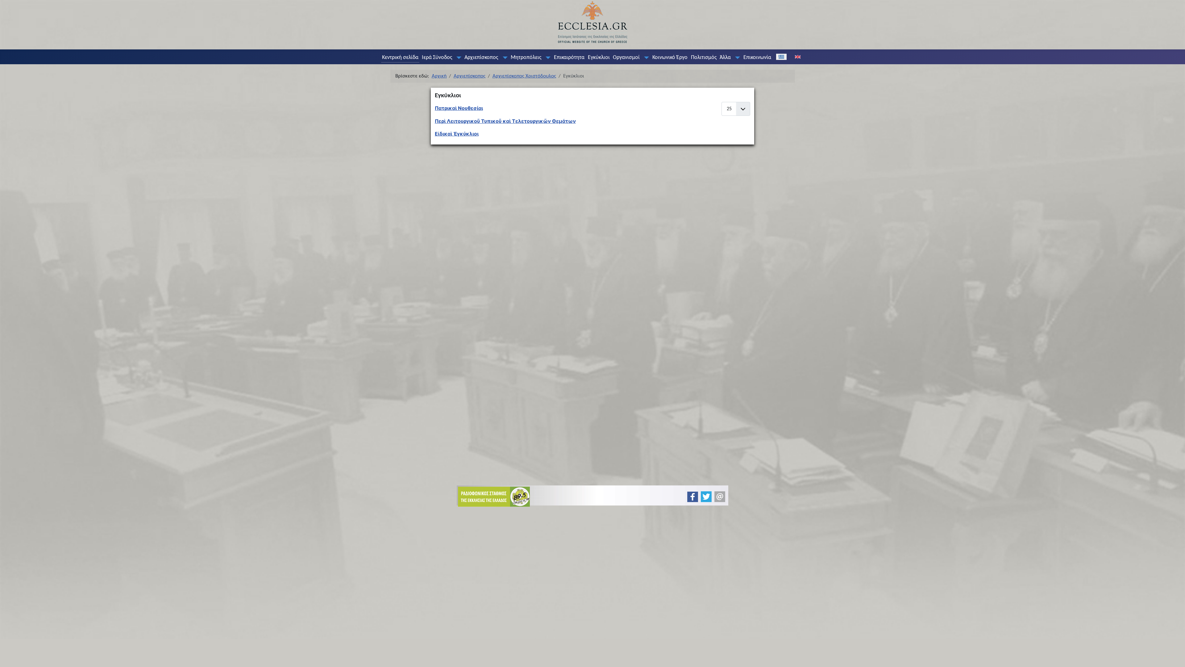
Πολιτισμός (704, 57)
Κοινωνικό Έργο (670, 57)
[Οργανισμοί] (645, 58)
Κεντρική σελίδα (400, 57)
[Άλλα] (736, 58)
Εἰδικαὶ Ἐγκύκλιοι (457, 134)
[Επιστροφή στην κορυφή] (1175, 657)
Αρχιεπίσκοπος (481, 57)
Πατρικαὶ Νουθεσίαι (459, 108)
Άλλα (725, 57)
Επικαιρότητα (569, 57)
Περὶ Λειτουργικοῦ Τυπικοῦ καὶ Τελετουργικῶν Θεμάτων (505, 121)
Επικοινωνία (757, 57)
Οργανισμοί (626, 57)
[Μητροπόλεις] (546, 58)
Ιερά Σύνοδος (437, 57)
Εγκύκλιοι (599, 57)
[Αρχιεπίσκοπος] (503, 58)
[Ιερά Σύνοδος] (457, 58)
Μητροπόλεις (526, 57)
